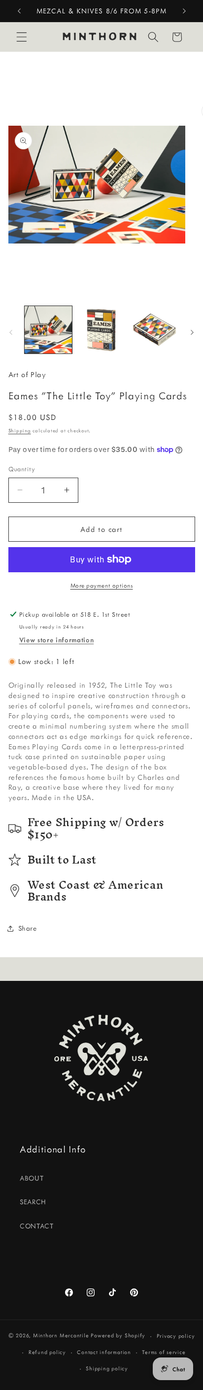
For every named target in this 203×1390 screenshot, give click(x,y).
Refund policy (47, 1352)
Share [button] (27, 928)
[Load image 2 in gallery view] (101, 330)
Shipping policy (107, 1368)
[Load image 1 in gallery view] (48, 330)
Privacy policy (176, 1335)
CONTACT (37, 1225)
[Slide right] (192, 332)
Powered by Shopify (118, 1335)
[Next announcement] (184, 11)
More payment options (101, 585)
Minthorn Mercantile (61, 1335)
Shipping (19, 430)
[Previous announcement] (19, 11)
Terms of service (163, 1352)
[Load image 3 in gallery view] (154, 330)
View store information (56, 639)
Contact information (104, 1352)
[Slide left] (11, 332)
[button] (22, 37)
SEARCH (33, 1201)
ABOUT (31, 1178)
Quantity (21, 469)
